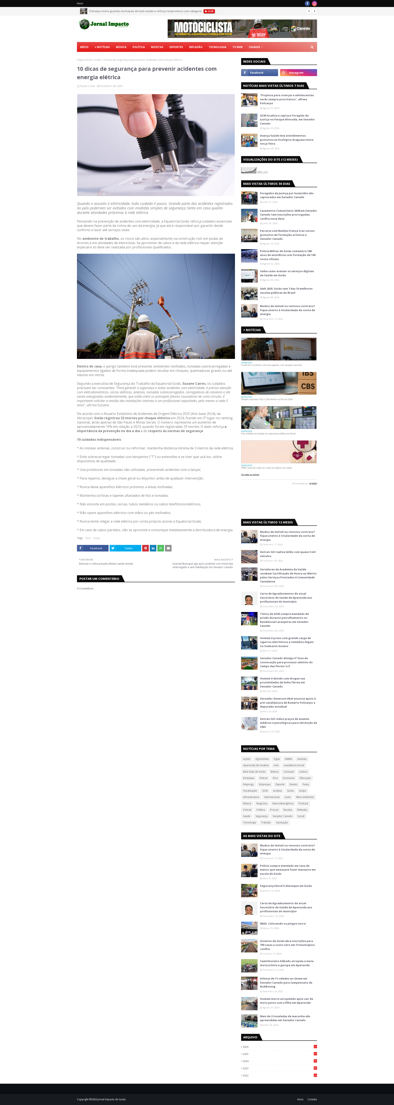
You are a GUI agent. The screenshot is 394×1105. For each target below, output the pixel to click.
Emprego (248, 784)
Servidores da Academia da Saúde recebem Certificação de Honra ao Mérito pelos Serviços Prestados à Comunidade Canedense (288, 575)
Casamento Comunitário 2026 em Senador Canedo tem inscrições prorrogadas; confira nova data (288, 214)
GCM (265, 790)
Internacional (271, 797)
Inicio (80, 3)
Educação (305, 778)
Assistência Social (294, 765)
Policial (247, 810)
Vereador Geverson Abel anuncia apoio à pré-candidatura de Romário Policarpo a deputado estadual (288, 702)
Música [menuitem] (121, 47)
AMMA (288, 759)
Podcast (303, 803)
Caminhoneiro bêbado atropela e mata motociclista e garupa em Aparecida (287, 963)
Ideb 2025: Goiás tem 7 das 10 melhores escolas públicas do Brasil (286, 291)
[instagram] (314, 3)
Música (247, 803)
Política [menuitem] (139, 47)
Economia (288, 778)
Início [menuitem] (84, 47)
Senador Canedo (282, 816)
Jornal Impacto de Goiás (111, 1099)
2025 (280, 1054)
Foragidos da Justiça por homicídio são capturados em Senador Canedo (287, 195)
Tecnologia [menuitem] (217, 47)
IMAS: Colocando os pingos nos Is (283, 923)
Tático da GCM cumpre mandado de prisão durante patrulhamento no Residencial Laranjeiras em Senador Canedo (284, 620)
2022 (280, 1075)
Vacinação (282, 822)
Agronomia (262, 759)
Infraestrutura (251, 797)
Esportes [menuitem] (176, 47)
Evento (294, 784)
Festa (306, 784)
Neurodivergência (283, 803)
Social (301, 816)
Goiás (97, 60)
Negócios (261, 803)
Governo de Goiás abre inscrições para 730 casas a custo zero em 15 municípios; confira (287, 945)
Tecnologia (249, 822)
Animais (302, 759)
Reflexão (302, 810)
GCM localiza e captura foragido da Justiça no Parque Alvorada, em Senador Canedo (287, 119)
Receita (288, 810)
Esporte (280, 784)
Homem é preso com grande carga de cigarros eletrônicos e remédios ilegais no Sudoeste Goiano (287, 642)
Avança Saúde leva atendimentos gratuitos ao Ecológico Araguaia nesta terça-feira (286, 139)
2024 (280, 1061)
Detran (264, 778)
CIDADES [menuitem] (254, 47)
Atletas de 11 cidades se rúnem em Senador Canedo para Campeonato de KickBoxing (286, 982)
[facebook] (307, 3)
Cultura (303, 771)
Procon (274, 810)
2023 (280, 1068)
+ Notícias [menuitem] (102, 47)
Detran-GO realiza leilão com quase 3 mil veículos (288, 554)
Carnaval (289, 771)
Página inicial (84, 60)
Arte (276, 765)
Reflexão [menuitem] (196, 47)
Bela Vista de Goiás (254, 771)
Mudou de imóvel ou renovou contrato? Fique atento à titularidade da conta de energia (287, 310)
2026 (280, 1047)
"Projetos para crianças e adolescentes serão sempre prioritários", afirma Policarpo (287, 99)
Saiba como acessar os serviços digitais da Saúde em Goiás (287, 273)
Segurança (261, 816)
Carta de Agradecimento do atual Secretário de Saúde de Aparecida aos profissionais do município (286, 597)
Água (277, 759)
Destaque (248, 778)
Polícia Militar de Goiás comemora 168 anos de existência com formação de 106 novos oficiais (287, 255)
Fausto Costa (87, 86)
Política (261, 810)
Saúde (246, 816)
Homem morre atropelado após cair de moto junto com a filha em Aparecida (286, 1001)
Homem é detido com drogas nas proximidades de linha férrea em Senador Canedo (282, 682)
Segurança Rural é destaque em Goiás (286, 886)
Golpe (302, 790)
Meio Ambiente (305, 797)
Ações (246, 759)
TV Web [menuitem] (238, 47)
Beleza (274, 771)
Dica (88, 538)
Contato (312, 1099)
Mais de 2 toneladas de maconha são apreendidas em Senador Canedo (285, 1018)
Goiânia (277, 790)
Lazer (288, 797)
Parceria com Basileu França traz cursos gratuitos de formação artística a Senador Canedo (287, 235)
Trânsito (266, 822)
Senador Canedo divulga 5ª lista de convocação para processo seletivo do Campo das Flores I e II (286, 662)
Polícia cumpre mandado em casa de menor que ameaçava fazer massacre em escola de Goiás (288, 870)
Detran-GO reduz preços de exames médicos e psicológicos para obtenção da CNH (288, 723)
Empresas (264, 784)
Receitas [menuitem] (157, 47)
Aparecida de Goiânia (256, 765)
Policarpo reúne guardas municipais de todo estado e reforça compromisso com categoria (145, 11)
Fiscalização (250, 790)
